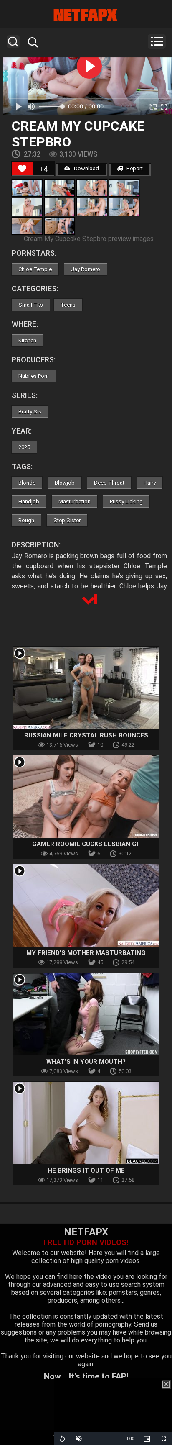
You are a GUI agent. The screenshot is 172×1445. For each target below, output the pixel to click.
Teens (68, 305)
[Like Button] (22, 168)
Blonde (26, 483)
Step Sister (67, 520)
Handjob (28, 501)
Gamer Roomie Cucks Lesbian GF (86, 844)
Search (13, 41)
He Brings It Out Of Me (86, 1170)
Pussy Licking (126, 501)
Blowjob (65, 483)
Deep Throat (109, 483)
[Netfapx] (86, 14)
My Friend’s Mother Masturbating (86, 953)
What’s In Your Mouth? (86, 1061)
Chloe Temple (35, 269)
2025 (24, 447)
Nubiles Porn (33, 376)
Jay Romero (85, 269)
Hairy (150, 483)
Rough (26, 520)
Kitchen (27, 340)
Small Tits (30, 305)
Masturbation (74, 501)
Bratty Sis (29, 411)
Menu (156, 41)
